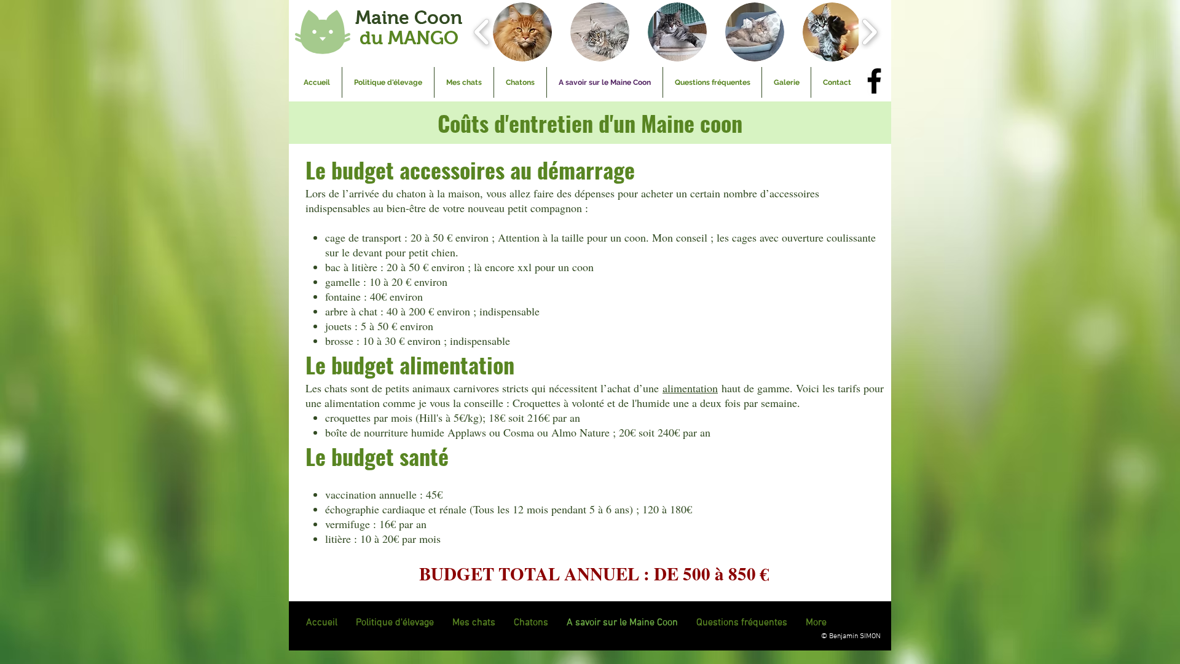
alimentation (690, 388)
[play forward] (869, 32)
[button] (522, 31)
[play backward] (482, 32)
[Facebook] (874, 81)
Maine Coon (408, 27)
